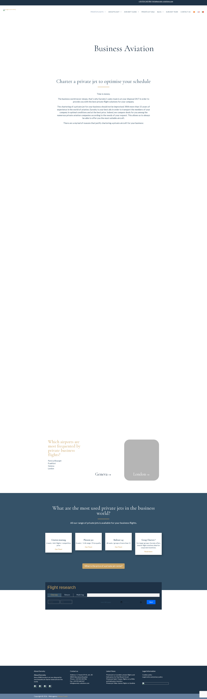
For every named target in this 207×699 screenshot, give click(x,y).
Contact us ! (154, 643)
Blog (159, 12)
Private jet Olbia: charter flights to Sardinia (120, 683)
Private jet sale (148, 12)
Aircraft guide (130, 12)
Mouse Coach (62, 696)
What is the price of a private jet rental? (103, 566)
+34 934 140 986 (145, 1)
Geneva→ (103, 474)
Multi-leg (80, 595)
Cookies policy (147, 675)
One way (54, 595)
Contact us (186, 12)
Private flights (97, 12)
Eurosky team (172, 12)
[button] (151, 602)
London (141, 474)
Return (67, 595)
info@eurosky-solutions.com (162, 1)
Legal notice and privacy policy (152, 677)
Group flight (113, 12)
